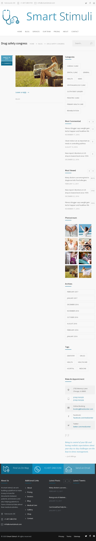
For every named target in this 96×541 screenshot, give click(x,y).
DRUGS (82, 356)
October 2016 (72, 317)
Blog (40, 44)
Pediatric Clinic (73, 98)
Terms (69, 536)
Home (32, 44)
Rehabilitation (73, 111)
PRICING (57, 31)
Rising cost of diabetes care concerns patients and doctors (58, 497)
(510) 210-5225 (78, 397)
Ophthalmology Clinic (76, 85)
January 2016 (72, 336)
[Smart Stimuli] (48, 17)
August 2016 (72, 324)
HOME (19, 31)
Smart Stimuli (12, 536)
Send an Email (83, 467)
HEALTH (70, 362)
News (80, 79)
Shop (29, 514)
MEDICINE (82, 369)
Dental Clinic (72, 72)
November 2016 (73, 311)
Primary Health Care (75, 104)
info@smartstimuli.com (46, 3)
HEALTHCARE (82, 362)
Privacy (61, 536)
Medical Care (32, 505)
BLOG (27, 31)
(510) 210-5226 (78, 400)
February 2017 (72, 292)
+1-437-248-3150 (26, 3)
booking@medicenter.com (83, 409)
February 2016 (72, 330)
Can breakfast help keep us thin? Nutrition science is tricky (58, 507)
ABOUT (65, 31)
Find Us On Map (21, 467)
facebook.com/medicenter (83, 418)
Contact (30, 518)
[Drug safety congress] (39, 71)
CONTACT (74, 31)
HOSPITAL (70, 369)
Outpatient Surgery (75, 91)
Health (70, 79)
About (29, 488)
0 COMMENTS (6, 63)
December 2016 (72, 305)
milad (18, 99)
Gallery (30, 509)
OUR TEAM (47, 31)
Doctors (30, 496)
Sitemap (77, 536)
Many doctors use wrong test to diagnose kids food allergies (58, 487)
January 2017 (72, 298)
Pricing (29, 492)
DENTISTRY (71, 356)
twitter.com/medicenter (82, 427)
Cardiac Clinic (72, 66)
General (86, 72)
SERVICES (36, 31)
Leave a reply (21, 92)
